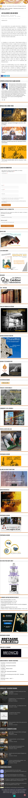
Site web (3, 193)
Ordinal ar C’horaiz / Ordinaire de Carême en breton (11, 608)
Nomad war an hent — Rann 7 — (7, 678)
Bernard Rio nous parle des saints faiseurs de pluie (12, 6)
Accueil (2, 8)
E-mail (3, 189)
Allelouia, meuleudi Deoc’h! (6, 607)
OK (14, 795)
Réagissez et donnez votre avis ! (8, 16)
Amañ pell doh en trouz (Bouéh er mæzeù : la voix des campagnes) (14, 604)
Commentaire (4, 173)
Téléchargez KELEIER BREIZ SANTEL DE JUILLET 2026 (13, 160)
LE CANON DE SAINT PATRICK (14, 712)
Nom (2, 185)
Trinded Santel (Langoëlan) (6, 602)
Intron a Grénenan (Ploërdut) (6, 601)
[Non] (26, 793)
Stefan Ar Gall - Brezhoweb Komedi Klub (8, 671)
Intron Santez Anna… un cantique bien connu (17, 705)
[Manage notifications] (25, 795)
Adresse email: (4, 220)
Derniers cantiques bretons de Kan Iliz (10, 597)
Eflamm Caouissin (6, 15)
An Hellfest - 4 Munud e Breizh (6, 668)
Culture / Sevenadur (9, 8)
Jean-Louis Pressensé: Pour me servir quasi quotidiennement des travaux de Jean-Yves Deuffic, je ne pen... (15, 771)
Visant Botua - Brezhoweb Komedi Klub (8, 662)
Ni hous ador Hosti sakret (6, 599)
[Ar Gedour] (14, 2)
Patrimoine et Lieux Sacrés (18, 8)
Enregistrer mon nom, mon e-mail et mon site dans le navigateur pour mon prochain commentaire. (12, 199)
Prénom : (3, 215)
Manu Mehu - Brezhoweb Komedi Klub (8, 665)
